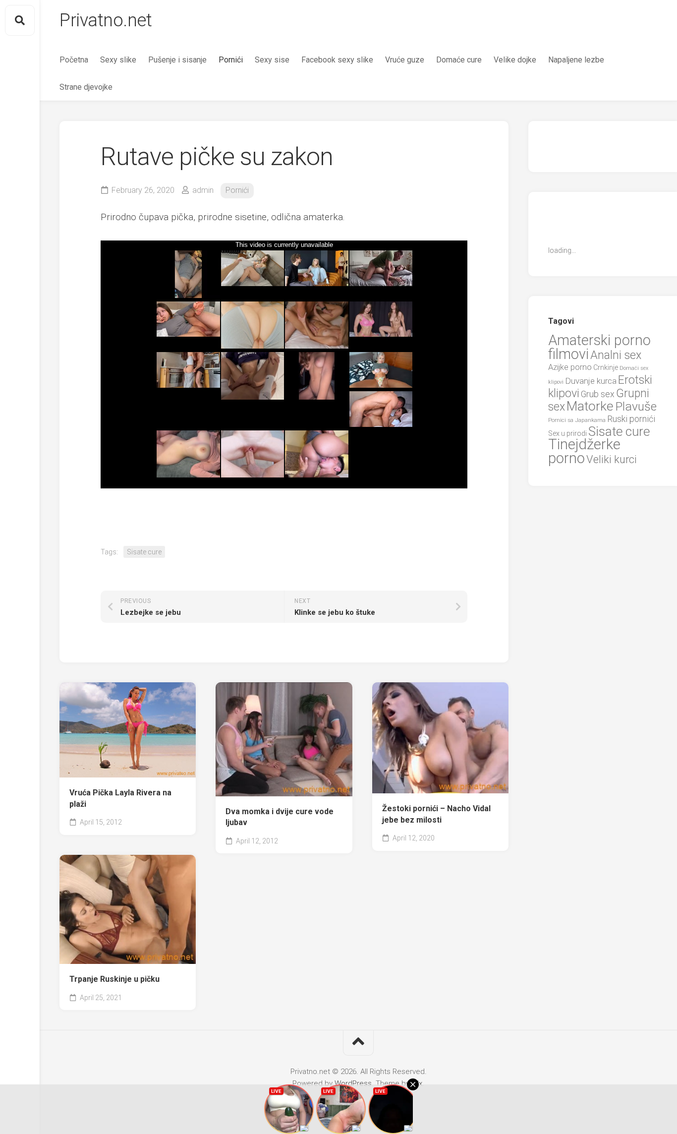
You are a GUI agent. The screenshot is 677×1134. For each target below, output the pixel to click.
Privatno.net (105, 20)
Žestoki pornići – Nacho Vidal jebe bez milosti (436, 814)
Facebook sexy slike (337, 59)
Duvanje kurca (591, 381)
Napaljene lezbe (576, 59)
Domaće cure (459, 59)
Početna (73, 59)
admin (203, 190)
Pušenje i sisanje (177, 59)
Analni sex (615, 355)
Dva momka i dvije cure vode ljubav (280, 817)
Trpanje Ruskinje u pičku (114, 979)
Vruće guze (404, 59)
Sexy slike (118, 59)
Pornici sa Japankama (577, 420)
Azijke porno (570, 367)
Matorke (590, 406)
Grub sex (598, 394)
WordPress (353, 1083)
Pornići (231, 59)
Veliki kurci (611, 459)
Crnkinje (605, 367)
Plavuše (636, 406)
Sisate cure (144, 552)
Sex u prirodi (567, 433)
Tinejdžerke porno (584, 451)
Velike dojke (515, 59)
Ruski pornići (631, 419)
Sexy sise (272, 59)
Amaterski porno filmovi (599, 347)
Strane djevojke (86, 87)
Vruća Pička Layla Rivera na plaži (120, 798)
